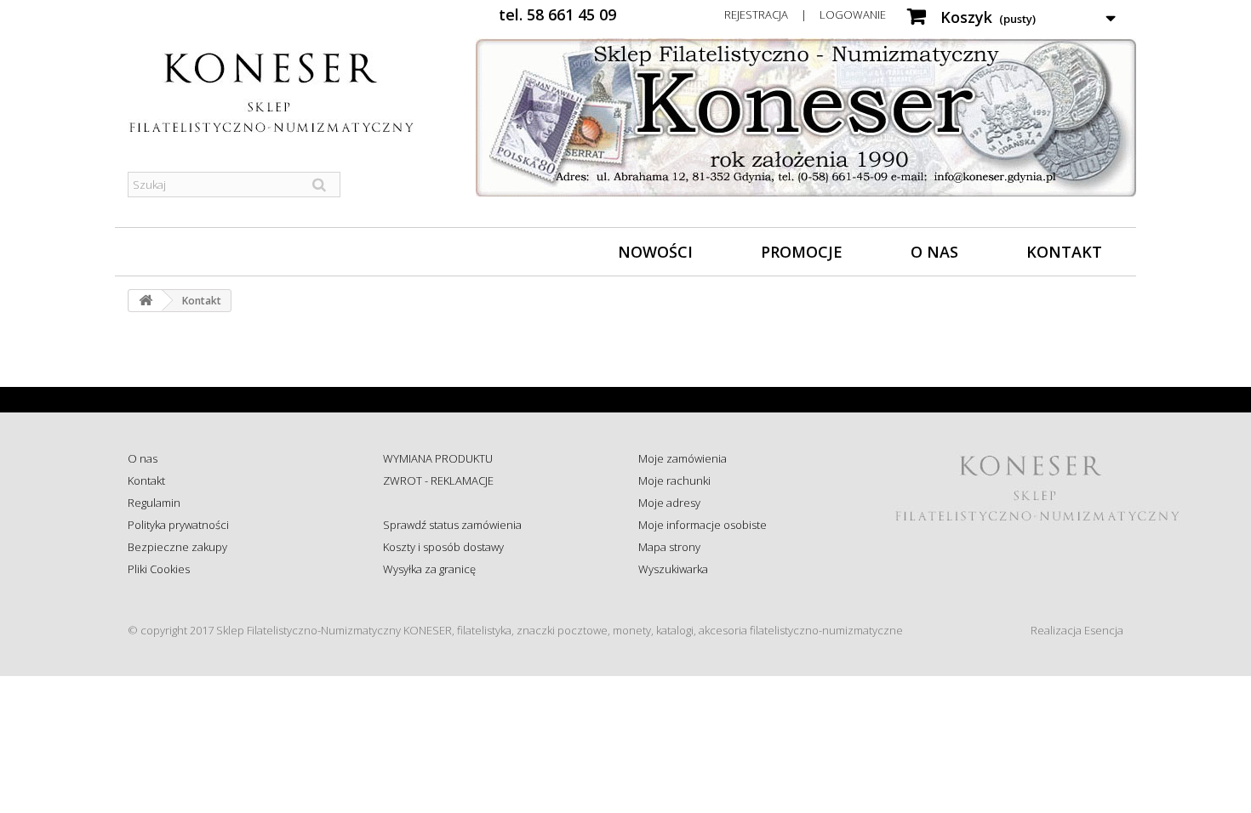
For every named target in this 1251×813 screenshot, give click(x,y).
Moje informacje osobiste (702, 524)
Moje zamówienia (682, 458)
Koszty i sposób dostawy (443, 546)
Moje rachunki (674, 480)
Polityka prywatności (178, 524)
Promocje (802, 252)
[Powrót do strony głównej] (145, 300)
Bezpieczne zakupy (177, 546)
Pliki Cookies (159, 569)
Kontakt (1064, 252)
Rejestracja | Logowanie (805, 14)
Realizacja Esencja (1077, 630)
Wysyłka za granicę (429, 569)
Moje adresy (669, 502)
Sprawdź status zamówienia (452, 524)
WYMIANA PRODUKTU (438, 458)
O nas (934, 252)
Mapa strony (669, 546)
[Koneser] (285, 92)
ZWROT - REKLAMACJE (438, 480)
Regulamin (154, 502)
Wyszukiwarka (673, 569)
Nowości (655, 252)
